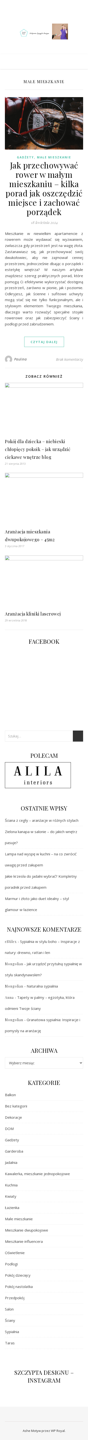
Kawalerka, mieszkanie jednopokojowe (37, 1173)
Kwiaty (10, 1196)
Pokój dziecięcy (18, 1275)
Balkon (10, 1094)
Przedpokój (14, 1297)
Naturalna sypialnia (42, 986)
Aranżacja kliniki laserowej (33, 614)
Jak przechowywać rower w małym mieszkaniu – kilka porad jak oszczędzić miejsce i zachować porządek (44, 188)
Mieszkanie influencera (24, 1241)
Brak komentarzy (69, 359)
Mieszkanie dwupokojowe (26, 1230)
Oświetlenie (15, 1252)
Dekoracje (13, 1117)
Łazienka (12, 1207)
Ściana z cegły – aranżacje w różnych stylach (41, 820)
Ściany (10, 1320)
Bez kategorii (16, 1106)
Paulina (20, 359)
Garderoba (14, 1151)
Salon (9, 1309)
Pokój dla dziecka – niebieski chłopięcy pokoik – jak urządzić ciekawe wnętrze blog (38, 449)
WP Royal (58, 1430)
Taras (10, 1342)
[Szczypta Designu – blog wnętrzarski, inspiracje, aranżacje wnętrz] (44, 32)
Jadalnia (11, 1162)
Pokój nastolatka (19, 1286)
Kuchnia (11, 1185)
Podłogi (11, 1263)
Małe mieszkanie (54, 157)
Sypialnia (12, 1331)
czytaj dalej (44, 342)
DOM (9, 1128)
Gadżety (25, 157)
